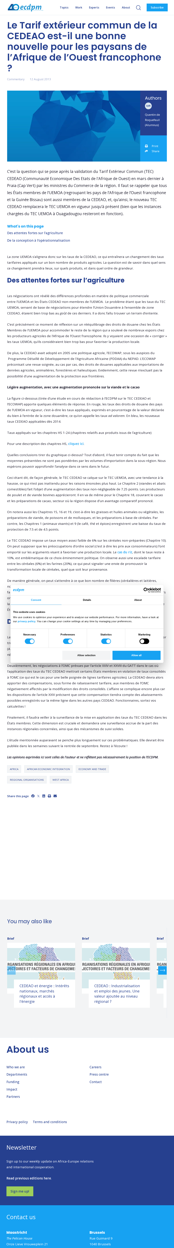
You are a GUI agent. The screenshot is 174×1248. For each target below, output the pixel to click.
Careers (95, 1067)
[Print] (49, 796)
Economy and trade (92, 769)
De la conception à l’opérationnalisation (38, 240)
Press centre (99, 1074)
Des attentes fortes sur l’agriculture (35, 233)
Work (78, 7)
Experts (94, 7)
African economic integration (48, 769)
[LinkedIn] (43, 796)
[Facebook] (32, 796)
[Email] (55, 796)
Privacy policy (17, 1122)
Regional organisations (27, 779)
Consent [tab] (36, 599)
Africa (14, 769)
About (126, 7)
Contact (96, 1082)
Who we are (15, 1067)
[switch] (68, 641)
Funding (12, 1082)
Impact (11, 1089)
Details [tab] (87, 599)
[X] (38, 796)
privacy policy (26, 621)
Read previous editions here (28, 1178)
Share (155, 151)
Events (110, 7)
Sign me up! (20, 1191)
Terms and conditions (50, 1122)
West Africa (61, 779)
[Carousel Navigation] (87, 970)
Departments (16, 1074)
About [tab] (138, 599)
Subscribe (157, 7)
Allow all (136, 655)
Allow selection (86, 655)
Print (155, 146)
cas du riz (124, 552)
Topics (64, 7)
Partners (13, 1096)
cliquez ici (76, 444)
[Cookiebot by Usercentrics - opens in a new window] (146, 590)
